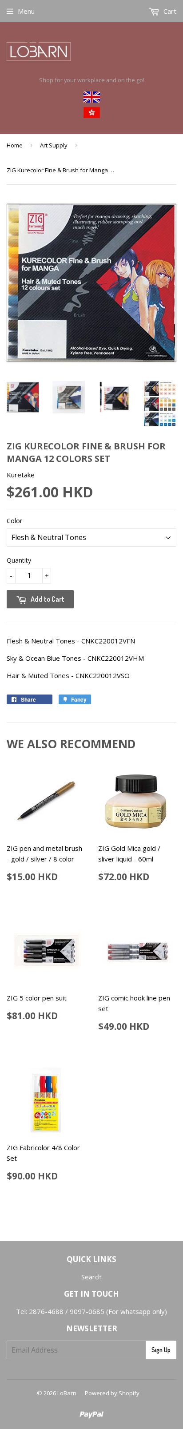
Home (15, 145)
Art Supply (54, 145)
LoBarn (66, 1393)
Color (14, 520)
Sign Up (161, 1350)
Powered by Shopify (112, 1393)
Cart (169, 11)
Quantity (19, 560)
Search (91, 1276)
